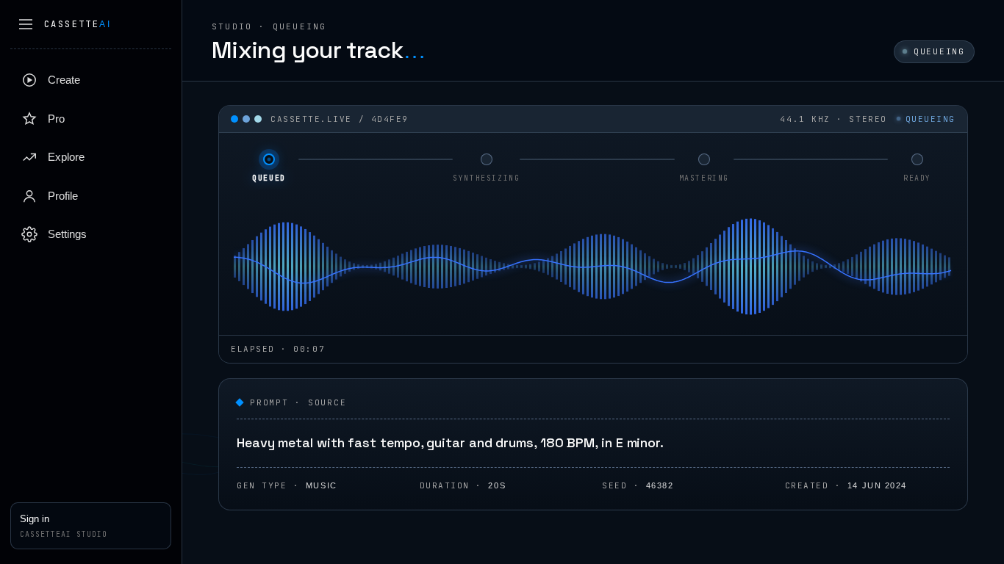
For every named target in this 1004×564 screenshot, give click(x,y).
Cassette (77, 24)
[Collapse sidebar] (26, 24)
